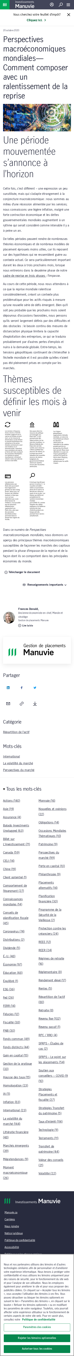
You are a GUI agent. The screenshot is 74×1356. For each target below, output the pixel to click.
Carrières (10, 1219)
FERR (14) (9, 1005)
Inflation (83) (11, 1102)
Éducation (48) (13, 972)
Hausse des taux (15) (16, 1077)
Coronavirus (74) (13, 931)
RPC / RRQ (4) (48, 1035)
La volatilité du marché (18, 763)
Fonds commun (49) (16, 1039)
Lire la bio (27, 626)
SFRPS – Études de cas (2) (51, 1046)
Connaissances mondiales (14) (13, 902)
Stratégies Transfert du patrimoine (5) (51, 1111)
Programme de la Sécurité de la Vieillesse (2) (50, 915)
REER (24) (45, 950)
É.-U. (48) (9, 956)
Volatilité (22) (47, 1173)
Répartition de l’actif (16, 732)
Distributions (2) (13, 939)
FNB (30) (9, 1030)
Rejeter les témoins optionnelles (37, 1338)
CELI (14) (8, 860)
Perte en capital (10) (52, 866)
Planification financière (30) (48, 899)
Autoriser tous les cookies (37, 1349)
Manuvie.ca (11, 1212)
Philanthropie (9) (50, 874)
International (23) (14, 1110)
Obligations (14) (49, 822)
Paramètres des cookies (37, 1327)
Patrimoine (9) (48, 844)
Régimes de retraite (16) (51, 961)
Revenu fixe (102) (50, 1018)
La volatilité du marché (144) (12, 1121)
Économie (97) (12, 964)
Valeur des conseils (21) (51, 1163)
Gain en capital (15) (15, 1055)
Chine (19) (9, 869)
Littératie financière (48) (15, 1135)
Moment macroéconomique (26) (15, 1173)
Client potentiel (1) (15, 877)
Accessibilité (12, 1247)
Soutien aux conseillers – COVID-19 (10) (53, 1076)
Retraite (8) (46, 1010)
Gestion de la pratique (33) (17, 1066)
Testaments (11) (48, 1138)
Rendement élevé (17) (52, 980)
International (11, 756)
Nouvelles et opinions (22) (52, 812)
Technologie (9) (48, 1129)
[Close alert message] (68, 14)
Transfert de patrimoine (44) (49, 1149)
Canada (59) (11, 852)
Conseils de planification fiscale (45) (15, 918)
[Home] (4, 4)
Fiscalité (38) (11, 1022)
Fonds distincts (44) (16, 1047)
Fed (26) (8, 997)
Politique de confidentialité (20, 1240)
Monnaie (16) (47, 800)
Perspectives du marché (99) (49, 855)
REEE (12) (45, 942)
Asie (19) (8, 809)
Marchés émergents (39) (16, 1148)
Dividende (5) (11, 948)
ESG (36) (8, 989)
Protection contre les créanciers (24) (52, 931)
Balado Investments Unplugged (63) (16, 828)
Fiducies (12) (11, 1014)
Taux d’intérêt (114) (51, 1121)
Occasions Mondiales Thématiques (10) (52, 833)
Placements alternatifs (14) (48, 885)
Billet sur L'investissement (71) (16, 842)
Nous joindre (12, 1226)
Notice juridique (14, 1233)
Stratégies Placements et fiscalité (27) (48, 1094)
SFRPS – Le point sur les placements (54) (52, 1060)
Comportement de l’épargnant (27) (15, 888)
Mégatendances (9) (15, 1159)
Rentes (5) (45, 988)
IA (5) (6, 1093)
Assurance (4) (12, 817)
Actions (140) (11, 800)
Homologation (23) (15, 1085)
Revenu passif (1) (49, 1027)
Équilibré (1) (10, 981)
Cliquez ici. (35, 20)
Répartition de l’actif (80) (52, 999)
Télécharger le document (24, 572)
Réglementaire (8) (50, 972)
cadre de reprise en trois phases (24, 275)
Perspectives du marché (18, 770)
